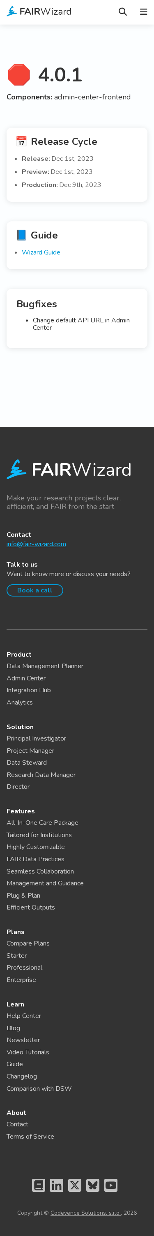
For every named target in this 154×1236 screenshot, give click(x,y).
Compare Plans (28, 943)
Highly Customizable (36, 846)
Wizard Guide (41, 252)
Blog (13, 1028)
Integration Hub (29, 690)
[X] (74, 1193)
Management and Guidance (45, 883)
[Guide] (38, 1193)
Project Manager (30, 750)
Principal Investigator (36, 738)
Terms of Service (30, 1136)
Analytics (20, 702)
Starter (17, 955)
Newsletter (23, 1040)
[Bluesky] (92, 1193)
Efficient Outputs (31, 907)
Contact (17, 1124)
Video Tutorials (28, 1052)
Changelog (22, 1076)
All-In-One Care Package (42, 822)
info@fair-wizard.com (36, 544)
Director (18, 786)
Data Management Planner (45, 666)
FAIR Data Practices (35, 859)
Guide (15, 1064)
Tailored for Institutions (39, 835)
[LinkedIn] (56, 1193)
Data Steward (27, 762)
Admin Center (26, 678)
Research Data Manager (41, 774)
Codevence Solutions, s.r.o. (86, 1213)
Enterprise (21, 979)
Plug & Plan (23, 895)
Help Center (24, 1015)
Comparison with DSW (39, 1088)
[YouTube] (110, 1193)
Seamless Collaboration (40, 871)
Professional (24, 967)
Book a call (35, 590)
